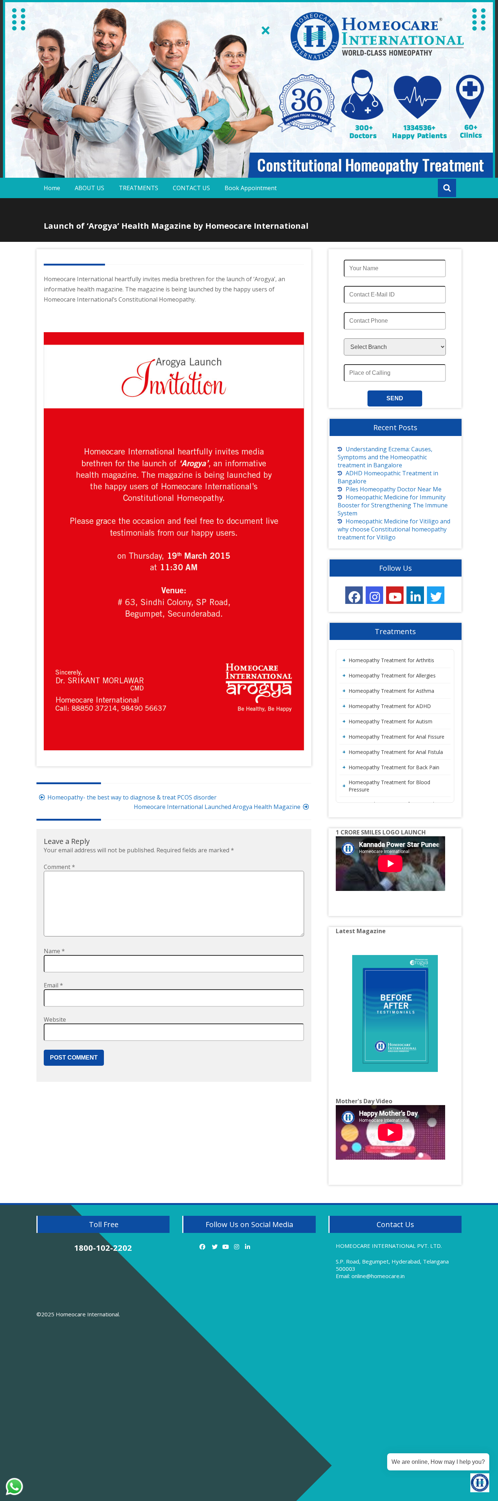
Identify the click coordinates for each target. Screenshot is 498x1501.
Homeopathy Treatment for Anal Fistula (396, 751)
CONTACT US (191, 188)
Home (52, 188)
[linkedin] (415, 595)
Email (53, 985)
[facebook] (354, 595)
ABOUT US (89, 188)
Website (55, 1019)
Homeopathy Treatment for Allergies (392, 675)
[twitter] (435, 595)
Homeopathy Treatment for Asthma (391, 690)
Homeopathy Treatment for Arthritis (391, 660)
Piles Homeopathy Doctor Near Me (393, 489)
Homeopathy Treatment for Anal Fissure (396, 736)
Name (54, 951)
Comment (59, 867)
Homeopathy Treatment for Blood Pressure (389, 786)
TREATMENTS (138, 188)
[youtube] (395, 595)
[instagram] (374, 595)
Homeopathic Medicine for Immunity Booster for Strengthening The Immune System (393, 505)
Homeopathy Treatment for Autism (390, 721)
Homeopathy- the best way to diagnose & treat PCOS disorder (132, 797)
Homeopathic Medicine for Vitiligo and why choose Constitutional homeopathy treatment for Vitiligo (394, 529)
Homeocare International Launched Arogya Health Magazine (217, 807)
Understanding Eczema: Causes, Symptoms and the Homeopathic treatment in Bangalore (385, 457)
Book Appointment (251, 188)
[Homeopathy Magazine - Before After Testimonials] (395, 1013)
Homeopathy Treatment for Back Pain (394, 767)
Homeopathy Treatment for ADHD (390, 706)
